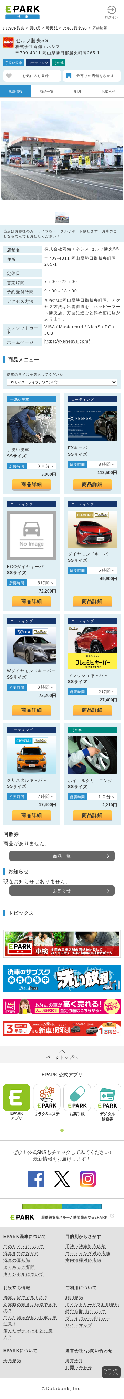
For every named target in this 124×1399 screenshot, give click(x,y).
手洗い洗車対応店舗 (85, 1246)
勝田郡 (52, 28)
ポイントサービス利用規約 (92, 1304)
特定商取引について (85, 1311)
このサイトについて (23, 1246)
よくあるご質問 (19, 1267)
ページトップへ (62, 1057)
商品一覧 (46, 91)
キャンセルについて (23, 1274)
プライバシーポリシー (87, 1318)
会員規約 (12, 1360)
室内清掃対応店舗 (83, 1260)
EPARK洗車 (13, 28)
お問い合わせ (78, 1367)
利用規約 (74, 1297)
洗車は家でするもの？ (25, 1297)
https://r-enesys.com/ (67, 341)
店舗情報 (15, 91)
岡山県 (35, 28)
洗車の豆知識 (16, 1260)
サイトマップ (78, 1325)
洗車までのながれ (21, 1253)
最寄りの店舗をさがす (95, 76)
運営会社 (74, 1360)
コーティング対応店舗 (87, 1253)
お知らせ (108, 91)
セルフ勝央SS (75, 28)
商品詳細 (31, 484)
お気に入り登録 (35, 76)
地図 (77, 91)
